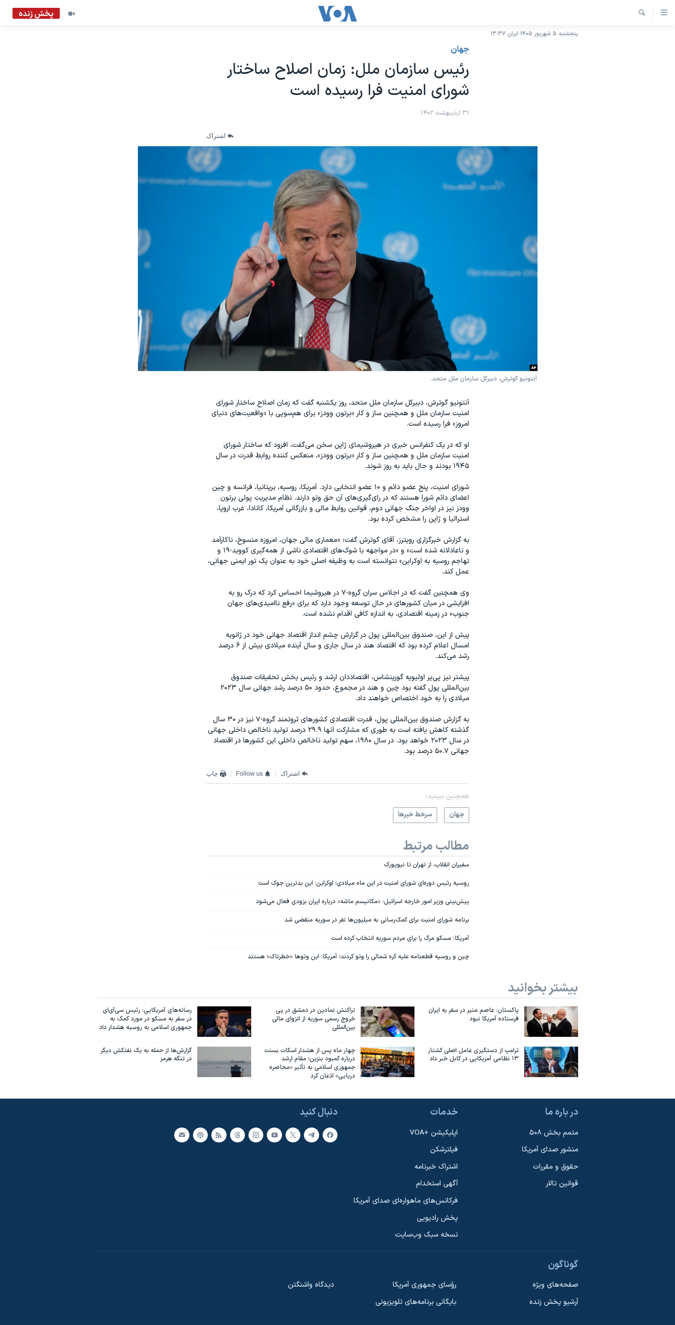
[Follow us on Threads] (237, 1135)
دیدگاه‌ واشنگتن (311, 1285)
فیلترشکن (444, 1149)
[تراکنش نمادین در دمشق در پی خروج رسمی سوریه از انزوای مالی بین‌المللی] (387, 1021)
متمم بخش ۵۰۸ (553, 1133)
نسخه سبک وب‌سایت (426, 1235)
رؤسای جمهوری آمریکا (424, 1285)
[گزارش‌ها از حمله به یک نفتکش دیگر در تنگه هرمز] (224, 1062)
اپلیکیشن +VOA (434, 1133)
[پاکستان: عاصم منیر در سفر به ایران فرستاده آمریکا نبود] (551, 1021)
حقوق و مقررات (555, 1167)
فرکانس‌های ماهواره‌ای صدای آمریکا (406, 1201)
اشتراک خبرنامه (436, 1167)
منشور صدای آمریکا (550, 1149)
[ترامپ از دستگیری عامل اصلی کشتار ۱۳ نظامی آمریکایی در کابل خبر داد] (551, 1062)
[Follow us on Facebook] (330, 1135)
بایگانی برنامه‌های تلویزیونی (415, 1302)
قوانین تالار (562, 1183)
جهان (460, 49)
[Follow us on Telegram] (311, 1135)
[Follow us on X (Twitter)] (293, 1135)
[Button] (220, 136)
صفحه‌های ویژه (555, 1285)
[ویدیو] (71, 14)
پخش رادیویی (437, 1218)
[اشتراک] (181, 1135)
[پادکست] (200, 1135)
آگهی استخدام (437, 1183)
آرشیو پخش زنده (553, 1302)
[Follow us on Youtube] (274, 1135)
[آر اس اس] (218, 1135)
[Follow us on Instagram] (255, 1135)
